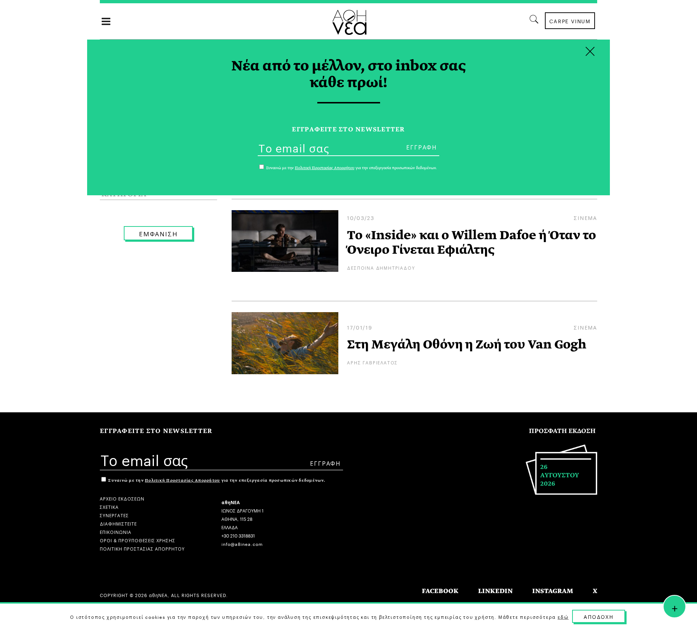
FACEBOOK (440, 591)
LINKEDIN (495, 591)
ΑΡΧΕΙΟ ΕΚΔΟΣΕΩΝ (122, 498)
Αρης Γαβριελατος (372, 362)
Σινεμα (585, 217)
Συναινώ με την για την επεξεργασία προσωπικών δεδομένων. (216, 480)
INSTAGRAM (552, 591)
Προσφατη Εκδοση (562, 431)
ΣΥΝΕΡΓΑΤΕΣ (114, 514)
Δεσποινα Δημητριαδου (381, 267)
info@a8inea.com (242, 543)
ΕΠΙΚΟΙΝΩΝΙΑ (115, 531)
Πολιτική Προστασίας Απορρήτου (182, 480)
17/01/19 (359, 327)
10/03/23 (360, 217)
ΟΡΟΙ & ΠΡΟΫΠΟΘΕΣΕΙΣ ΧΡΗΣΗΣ (137, 539)
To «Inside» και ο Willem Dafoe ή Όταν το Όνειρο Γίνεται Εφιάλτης (471, 242)
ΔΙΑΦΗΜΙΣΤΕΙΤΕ (118, 523)
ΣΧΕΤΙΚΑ (109, 506)
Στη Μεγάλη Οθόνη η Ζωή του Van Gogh (466, 344)
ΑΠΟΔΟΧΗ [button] (599, 616)
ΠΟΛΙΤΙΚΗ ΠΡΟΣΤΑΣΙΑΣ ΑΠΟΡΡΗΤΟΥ (142, 548)
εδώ (563, 616)
